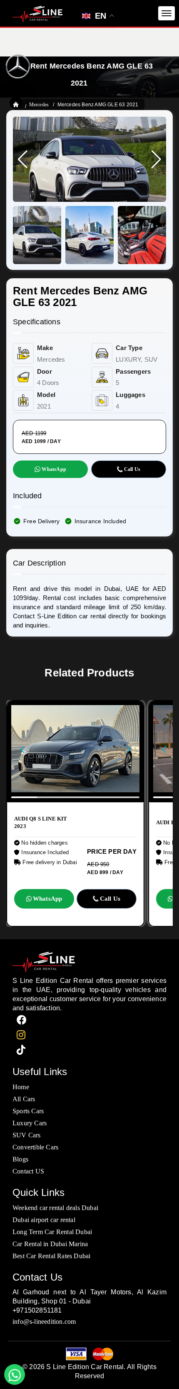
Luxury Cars (29, 1123)
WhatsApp (54, 469)
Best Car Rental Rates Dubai (51, 1255)
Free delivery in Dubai (49, 862)
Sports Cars (28, 1111)
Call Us (132, 469)
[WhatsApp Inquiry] (14, 1374)
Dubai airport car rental (43, 1219)
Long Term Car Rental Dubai (52, 1231)
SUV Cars (26, 1135)
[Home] (16, 104)
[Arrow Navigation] (25, 752)
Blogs (20, 1159)
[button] (156, 159)
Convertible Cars (35, 1147)
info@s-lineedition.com (44, 1321)
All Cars (23, 1098)
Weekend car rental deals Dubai (55, 1207)
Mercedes (39, 105)
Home (20, 1086)
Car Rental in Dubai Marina (50, 1243)
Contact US (28, 1171)
